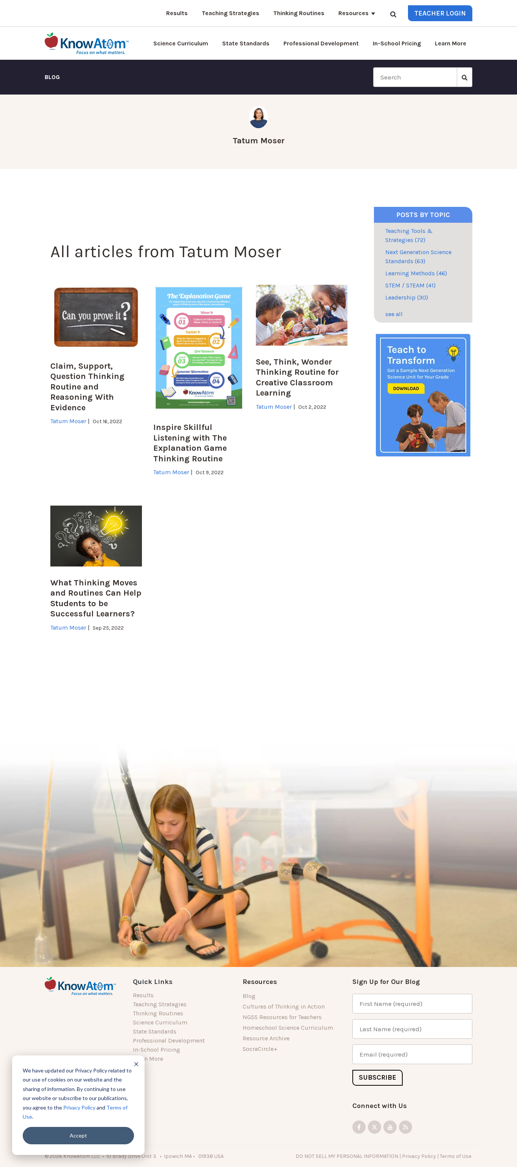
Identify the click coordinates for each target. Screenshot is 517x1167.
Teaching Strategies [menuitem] (160, 1004)
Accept (78, 1135)
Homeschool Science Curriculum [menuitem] (288, 1027)
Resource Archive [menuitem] (266, 1038)
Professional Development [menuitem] (169, 1040)
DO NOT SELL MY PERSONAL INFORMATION (347, 1156)
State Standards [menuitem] (154, 1031)
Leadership (406, 297)
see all (394, 314)
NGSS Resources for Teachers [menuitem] (282, 1017)
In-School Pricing (397, 43)
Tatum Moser (259, 141)
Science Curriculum (180, 43)
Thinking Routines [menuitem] (158, 1013)
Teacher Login (440, 13)
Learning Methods (416, 273)
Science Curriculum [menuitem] (160, 1022)
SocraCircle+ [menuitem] (260, 1048)
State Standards (245, 43)
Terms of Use (456, 1156)
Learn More (450, 43)
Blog (52, 77)
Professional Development (321, 43)
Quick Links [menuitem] (153, 982)
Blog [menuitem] (249, 995)
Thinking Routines (298, 13)
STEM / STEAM (410, 285)
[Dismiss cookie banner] (136, 1064)
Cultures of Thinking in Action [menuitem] (284, 1006)
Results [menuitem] (143, 995)
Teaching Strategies (230, 13)
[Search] (393, 14)
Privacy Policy (79, 1107)
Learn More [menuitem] (148, 1058)
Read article (70, 430)
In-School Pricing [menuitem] (156, 1049)
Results (177, 13)
